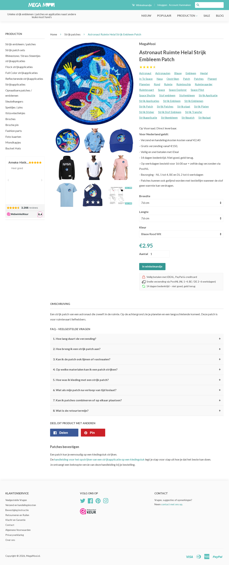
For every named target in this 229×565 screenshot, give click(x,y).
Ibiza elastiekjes (15, 113)
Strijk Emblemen (193, 101)
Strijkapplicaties (15, 84)
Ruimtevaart (146, 89)
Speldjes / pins (14, 107)
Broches (10, 119)
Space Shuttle (147, 95)
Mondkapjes (13, 142)
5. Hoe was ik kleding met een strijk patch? (137, 380)
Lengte (143, 211)
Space (161, 89)
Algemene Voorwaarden (18, 530)
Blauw (178, 73)
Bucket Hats (13, 148)
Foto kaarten (13, 136)
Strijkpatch (188, 117)
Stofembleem (187, 95)
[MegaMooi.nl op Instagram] (105, 500)
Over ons (10, 540)
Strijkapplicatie (148, 117)
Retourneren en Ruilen (17, 515)
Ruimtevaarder (204, 84)
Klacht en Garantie (15, 519)
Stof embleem (167, 95)
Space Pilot (197, 89)
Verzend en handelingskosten (20, 505)
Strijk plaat (183, 106)
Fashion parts (13, 130)
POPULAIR (164, 15)
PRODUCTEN (186, 15)
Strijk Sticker (146, 112)
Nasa (160, 78)
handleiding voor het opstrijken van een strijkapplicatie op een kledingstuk (99, 459)
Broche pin (12, 124)
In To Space (146, 78)
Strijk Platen (201, 106)
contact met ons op (171, 504)
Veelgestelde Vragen (16, 500)
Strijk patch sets (15, 50)
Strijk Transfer (193, 112)
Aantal (143, 253)
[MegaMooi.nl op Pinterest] (98, 500)
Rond (157, 84)
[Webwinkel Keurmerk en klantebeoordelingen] (88, 515)
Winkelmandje (143, 5)
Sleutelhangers (14, 101)
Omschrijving (60, 303)
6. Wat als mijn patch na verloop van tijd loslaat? (137, 390)
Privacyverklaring (14, 535)
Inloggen (162, 4)
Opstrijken (173, 78)
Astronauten (162, 73)
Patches (199, 78)
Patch (186, 78)
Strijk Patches (165, 106)
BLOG (220, 15)
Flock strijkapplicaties (19, 67)
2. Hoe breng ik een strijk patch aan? (137, 349)
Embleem (191, 73)
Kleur (142, 227)
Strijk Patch (146, 106)
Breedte (144, 196)
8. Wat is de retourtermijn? (137, 411)
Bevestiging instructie (17, 510)
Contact (9, 524)
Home (53, 34)
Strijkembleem (169, 117)
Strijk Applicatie (208, 95)
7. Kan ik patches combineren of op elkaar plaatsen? (137, 400)
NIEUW (146, 15)
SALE (207, 15)
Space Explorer (178, 89)
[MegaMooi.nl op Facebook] (90, 500)
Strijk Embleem (172, 101)
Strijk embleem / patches (20, 44)
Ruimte (168, 84)
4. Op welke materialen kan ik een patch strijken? (137, 369)
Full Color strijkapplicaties (21, 72)
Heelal (204, 73)
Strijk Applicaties (149, 101)
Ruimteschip (183, 84)
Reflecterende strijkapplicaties (24, 78)
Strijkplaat (204, 117)
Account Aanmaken (180, 4)
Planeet (212, 78)
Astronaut (145, 73)
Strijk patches (72, 34)
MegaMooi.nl (33, 555)
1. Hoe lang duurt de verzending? (137, 339)
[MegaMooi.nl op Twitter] (82, 500)
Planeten (144, 84)
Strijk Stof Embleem (169, 112)
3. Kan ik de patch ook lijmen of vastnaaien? (137, 359)
